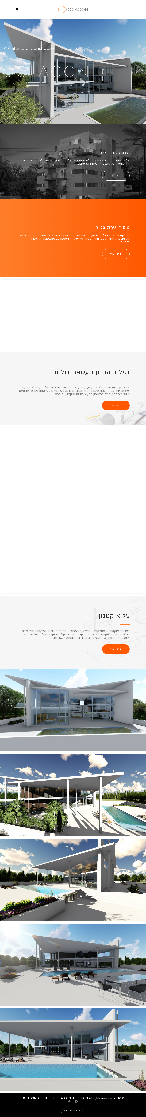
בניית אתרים (79, 1110)
